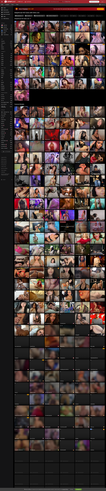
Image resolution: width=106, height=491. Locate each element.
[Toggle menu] (2, 1)
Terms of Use (3, 166)
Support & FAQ (3, 157)
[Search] (63, 2)
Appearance (19, 15)
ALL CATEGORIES (7, 151)
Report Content (4, 161)
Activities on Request (52, 15)
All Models (3, 172)
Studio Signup (3, 170)
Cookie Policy (65, 489)
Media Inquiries (4, 162)
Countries (28, 15)
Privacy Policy (3, 164)
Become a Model (4, 168)
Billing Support (3, 159)
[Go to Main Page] (10, 1)
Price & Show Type (39, 15)
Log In (102, 1)
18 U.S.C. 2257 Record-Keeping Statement (5, 174)
